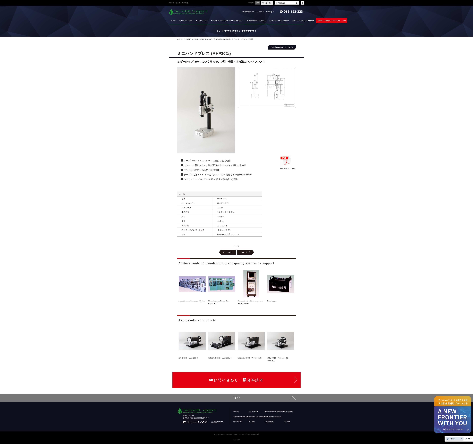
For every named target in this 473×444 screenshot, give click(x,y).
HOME (173, 20)
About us (236, 412)
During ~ (264, 3)
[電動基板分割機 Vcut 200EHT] (251, 341)
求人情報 (259, 12)
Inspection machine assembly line (192, 301)
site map (269, 12)
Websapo (236, 439)
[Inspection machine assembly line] (192, 284)
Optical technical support (279, 20)
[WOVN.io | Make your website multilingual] (468, 438)
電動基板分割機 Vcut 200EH (219, 358)
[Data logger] (280, 284)
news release (247, 12)
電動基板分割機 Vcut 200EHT (250, 358)
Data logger (271, 301)
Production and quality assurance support (227, 20)
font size (251, 3)
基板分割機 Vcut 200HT (188, 358)
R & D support (201, 20)
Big (270, 2)
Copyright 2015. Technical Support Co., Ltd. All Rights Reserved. (236, 434)
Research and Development (303, 20)
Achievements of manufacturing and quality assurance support (226, 263)
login (302, 3)
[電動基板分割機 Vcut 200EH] (221, 341)
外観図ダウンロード (288, 168)
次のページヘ (245, 252)
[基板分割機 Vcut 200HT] (192, 341)
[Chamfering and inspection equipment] (221, 284)
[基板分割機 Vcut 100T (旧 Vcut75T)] (280, 341)
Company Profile (185, 20)
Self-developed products (256, 20)
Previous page (227, 252)
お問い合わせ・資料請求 (273, 417)
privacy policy (269, 422)
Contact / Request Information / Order (331, 20)
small (258, 3)
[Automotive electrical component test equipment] (251, 284)
